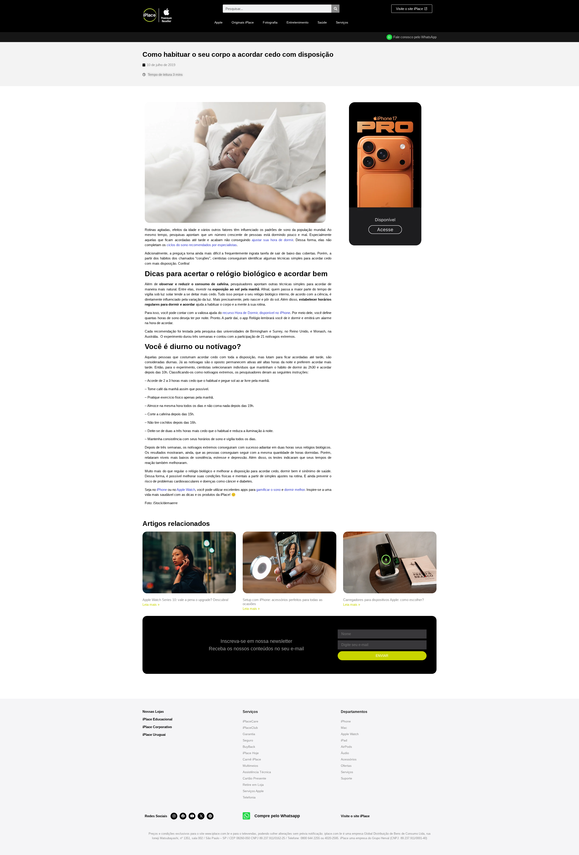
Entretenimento (297, 22)
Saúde (322, 22)
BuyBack (249, 746)
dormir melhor (294, 490)
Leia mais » (150, 604)
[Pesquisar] (335, 9)
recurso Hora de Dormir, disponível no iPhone (256, 313)
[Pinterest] (210, 816)
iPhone (162, 490)
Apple (218, 22)
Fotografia (270, 22)
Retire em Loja (253, 784)
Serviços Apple (253, 791)
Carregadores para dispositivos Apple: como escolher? (383, 600)
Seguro (248, 740)
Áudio (345, 753)
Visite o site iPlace (355, 816)
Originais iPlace (243, 22)
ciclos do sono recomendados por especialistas (202, 245)
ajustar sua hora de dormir (272, 240)
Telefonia (249, 797)
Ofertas (346, 765)
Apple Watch (186, 490)
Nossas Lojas (153, 711)
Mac (344, 727)
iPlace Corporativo (157, 727)
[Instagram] (174, 816)
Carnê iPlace (252, 759)
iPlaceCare (250, 721)
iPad (344, 740)
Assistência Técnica (257, 772)
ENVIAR (382, 656)
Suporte (346, 778)
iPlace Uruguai (154, 734)
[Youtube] (192, 816)
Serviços (342, 22)
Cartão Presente (254, 778)
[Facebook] (183, 816)
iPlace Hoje (251, 753)
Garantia (249, 734)
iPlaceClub (250, 727)
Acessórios (348, 759)
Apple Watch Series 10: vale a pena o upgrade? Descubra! (185, 600)
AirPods (346, 746)
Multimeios (250, 765)
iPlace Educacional (157, 719)
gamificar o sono (268, 490)
